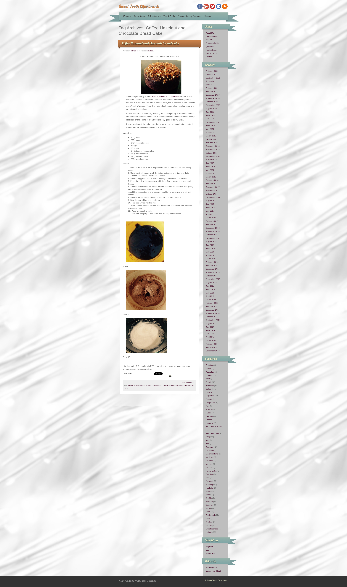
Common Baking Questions (189, 16)
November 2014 (213, 313)
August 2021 (211, 81)
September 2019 (213, 122)
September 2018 (213, 156)
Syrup (208, 508)
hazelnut (127, 388)
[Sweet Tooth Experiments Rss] (225, 6)
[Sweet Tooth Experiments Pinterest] (212, 6)
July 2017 (210, 204)
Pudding (209, 484)
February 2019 (212, 139)
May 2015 (210, 293)
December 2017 (213, 187)
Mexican (209, 457)
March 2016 (211, 259)
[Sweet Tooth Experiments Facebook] (200, 6)
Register (209, 546)
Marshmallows (212, 454)
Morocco (209, 460)
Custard (209, 399)
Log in (208, 550)
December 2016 (213, 228)
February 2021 (212, 88)
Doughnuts (210, 403)
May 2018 (210, 170)
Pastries (209, 474)
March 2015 (211, 300)
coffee (158, 386)
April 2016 (210, 255)
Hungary (209, 423)
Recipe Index (139, 16)
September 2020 (213, 105)
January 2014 (212, 347)
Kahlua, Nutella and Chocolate (165, 96)
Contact (207, 16)
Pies (207, 478)
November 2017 (213, 190)
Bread (208, 382)
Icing (208, 437)
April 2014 (210, 337)
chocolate (152, 386)
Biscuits (209, 375)
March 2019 (211, 136)
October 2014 (212, 317)
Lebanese (210, 450)
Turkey (209, 525)
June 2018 (210, 166)
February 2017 (212, 221)
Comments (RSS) (213, 571)
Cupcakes (210, 396)
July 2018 (210, 163)
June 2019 (210, 126)
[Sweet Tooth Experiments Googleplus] (206, 6)
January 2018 (212, 183)
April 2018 (210, 173)
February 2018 (212, 180)
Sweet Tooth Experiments (139, 6)
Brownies (210, 385)
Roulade (209, 488)
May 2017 (210, 211)
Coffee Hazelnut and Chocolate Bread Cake (150, 43)
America (209, 365)
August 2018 (211, 160)
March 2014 (211, 341)
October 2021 (212, 74)
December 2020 (213, 95)
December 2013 (213, 351)
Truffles (209, 522)
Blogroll (209, 40)
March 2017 (211, 218)
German (209, 416)
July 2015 (210, 286)
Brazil (208, 379)
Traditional (210, 515)
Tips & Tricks (169, 16)
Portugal (209, 481)
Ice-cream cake (212, 433)
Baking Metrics (154, 16)
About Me (127, 16)
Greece (209, 420)
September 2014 (213, 320)
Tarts (208, 512)
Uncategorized (212, 529)
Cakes (150, 51)
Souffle (209, 498)
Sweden (209, 501)
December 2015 (213, 269)
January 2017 (212, 225)
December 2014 (213, 310)
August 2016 (211, 242)
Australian (210, 372)
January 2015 (212, 306)
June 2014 (210, 330)
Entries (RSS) (211, 567)
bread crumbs (142, 386)
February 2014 (212, 344)
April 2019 (210, 132)
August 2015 (211, 282)
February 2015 (212, 303)
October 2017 (212, 194)
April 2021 (210, 85)
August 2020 (211, 108)
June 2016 (210, 248)
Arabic (208, 368)
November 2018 (213, 149)
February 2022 (212, 71)
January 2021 (212, 91)
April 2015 (210, 296)
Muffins (209, 467)
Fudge (208, 413)
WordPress (210, 553)
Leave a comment (187, 383)
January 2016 (212, 265)
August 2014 (211, 323)
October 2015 (212, 276)
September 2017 (213, 197)
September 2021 (213, 78)
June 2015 (210, 289)
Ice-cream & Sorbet (214, 426)
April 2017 (210, 214)
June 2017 (210, 207)
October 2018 (212, 153)
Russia (209, 491)
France (209, 409)
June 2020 (210, 115)
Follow (129, 374)
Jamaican (210, 447)
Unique (209, 532)
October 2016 (212, 235)
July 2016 (210, 245)
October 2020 (212, 102)
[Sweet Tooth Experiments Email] (218, 6)
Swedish (209, 505)
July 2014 (210, 327)
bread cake (132, 386)
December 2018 (213, 146)
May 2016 (210, 252)
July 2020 (210, 112)
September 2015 (213, 279)
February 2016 (212, 262)
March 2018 (211, 177)
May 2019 (210, 129)
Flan (208, 406)
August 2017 (211, 201)
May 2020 (210, 119)
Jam (207, 443)
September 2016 (213, 238)
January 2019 (212, 143)
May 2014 (210, 334)
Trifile (208, 519)
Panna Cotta (211, 471)
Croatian (209, 392)
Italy (207, 440)
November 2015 (213, 272)
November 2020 (213, 98)
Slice (208, 495)
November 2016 (213, 231)
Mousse (209, 464)
